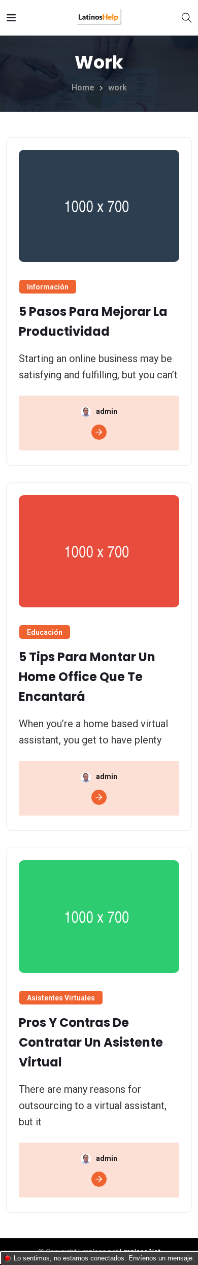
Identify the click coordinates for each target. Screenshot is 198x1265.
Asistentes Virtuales (61, 998)
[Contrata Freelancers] (99, 18)
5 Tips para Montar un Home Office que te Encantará (87, 676)
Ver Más (99, 432)
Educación (44, 632)
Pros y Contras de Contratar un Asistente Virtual (91, 1042)
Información (48, 287)
